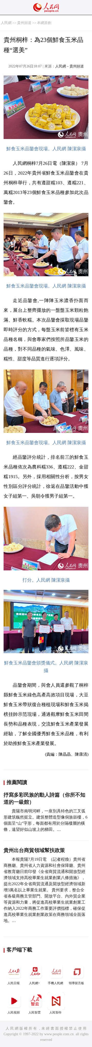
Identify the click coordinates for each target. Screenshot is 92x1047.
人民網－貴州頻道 (69, 66)
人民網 (6, 23)
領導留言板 (76, 983)
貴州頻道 (24, 23)
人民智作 (55, 1012)
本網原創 (44, 23)
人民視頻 (13, 1012)
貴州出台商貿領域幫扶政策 (34, 850)
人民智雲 (34, 1012)
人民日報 (13, 983)
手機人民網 (55, 983)
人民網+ (34, 983)
